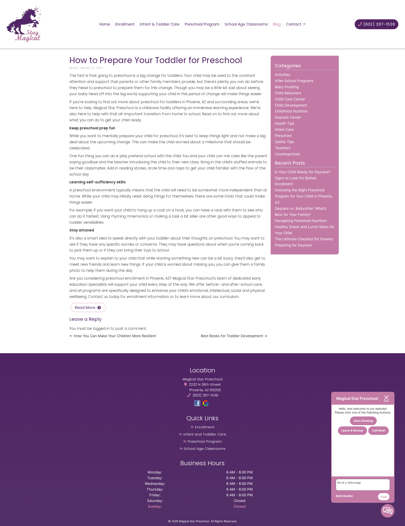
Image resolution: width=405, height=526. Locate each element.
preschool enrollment (125, 278)
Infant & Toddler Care (160, 24)
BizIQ (339, 496)
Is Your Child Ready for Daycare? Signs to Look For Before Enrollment (302, 178)
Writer (73, 67)
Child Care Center (290, 99)
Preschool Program (202, 24)
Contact (293, 24)
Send (384, 496)
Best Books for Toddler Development (234, 336)
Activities (282, 75)
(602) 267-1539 (378, 24)
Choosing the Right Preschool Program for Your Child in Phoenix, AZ (304, 196)
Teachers (282, 148)
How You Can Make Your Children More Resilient (112, 336)
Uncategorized (287, 154)
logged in (101, 328)
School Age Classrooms (246, 24)
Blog (277, 24)
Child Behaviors (288, 93)
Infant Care (284, 129)
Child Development (291, 105)
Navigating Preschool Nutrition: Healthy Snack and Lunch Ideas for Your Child (304, 227)
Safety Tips (284, 142)
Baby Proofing (287, 87)
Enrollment (125, 24)
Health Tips (284, 123)
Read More (85, 307)
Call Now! (378, 430)
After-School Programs (294, 81)
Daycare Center (288, 117)
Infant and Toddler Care (204, 434)
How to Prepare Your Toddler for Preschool (155, 60)
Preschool (283, 136)
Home (104, 24)
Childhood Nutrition (291, 111)
